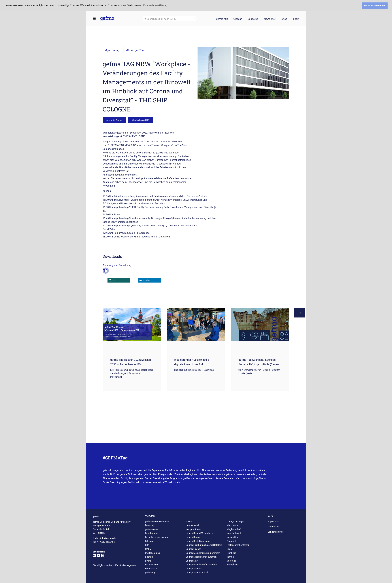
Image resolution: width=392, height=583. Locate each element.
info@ (108, 538)
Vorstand (231, 560)
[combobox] (169, 18)
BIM (147, 545)
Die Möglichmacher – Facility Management (115, 565)
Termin (230, 556)
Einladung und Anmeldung (117, 265)
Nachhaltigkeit (234, 533)
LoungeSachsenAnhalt (197, 572)
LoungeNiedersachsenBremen (201, 556)
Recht (229, 549)
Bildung (149, 541)
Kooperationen (193, 529)
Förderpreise (151, 568)
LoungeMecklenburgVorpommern (203, 553)
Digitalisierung (152, 553)
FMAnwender (151, 564)
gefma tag (150, 572)
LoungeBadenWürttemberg (199, 533)
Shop (284, 19)
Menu (94, 18)
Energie (149, 556)
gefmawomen (152, 529)
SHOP (270, 516)
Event (148, 560)
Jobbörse (253, 19)
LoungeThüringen (235, 521)
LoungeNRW (192, 560)
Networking (232, 537)
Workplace (232, 564)
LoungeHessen (193, 549)
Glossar (237, 19)
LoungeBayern (193, 537)
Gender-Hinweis (276, 531)
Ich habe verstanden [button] (375, 5)
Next (299, 312)
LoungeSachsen (194, 568)
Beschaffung (151, 533)
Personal (231, 541)
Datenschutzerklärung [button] (155, 5)
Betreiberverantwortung (157, 537)
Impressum (273, 521)
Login (296, 19)
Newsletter (269, 19)
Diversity (149, 525)
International (192, 525)
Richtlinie (231, 553)
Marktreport (233, 525)
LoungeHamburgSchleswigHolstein (204, 545)
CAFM (148, 549)
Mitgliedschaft (234, 529)
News (189, 521)
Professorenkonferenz (238, 545)
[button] (118, 280)
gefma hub (222, 19)
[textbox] (169, 19)
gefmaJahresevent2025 (157, 521)
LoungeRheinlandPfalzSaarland (201, 564)
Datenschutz (274, 526)
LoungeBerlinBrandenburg (199, 541)
